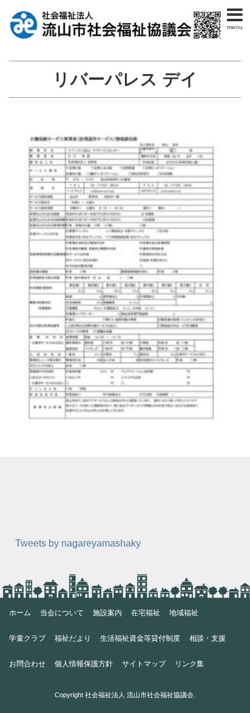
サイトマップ (144, 664)
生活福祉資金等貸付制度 (140, 638)
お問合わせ (27, 664)
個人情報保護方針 (84, 664)
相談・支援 (207, 638)
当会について (62, 613)
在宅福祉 (145, 613)
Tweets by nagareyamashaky (78, 543)
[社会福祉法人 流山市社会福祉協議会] (116, 12)
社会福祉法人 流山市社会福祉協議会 (139, 694)
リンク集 (189, 664)
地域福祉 (183, 613)
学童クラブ (27, 638)
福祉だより (73, 638)
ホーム (20, 613)
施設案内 (107, 613)
